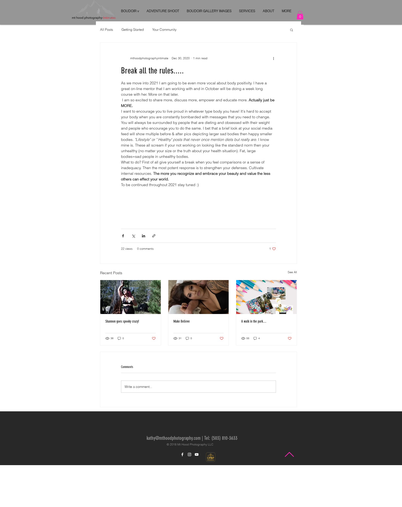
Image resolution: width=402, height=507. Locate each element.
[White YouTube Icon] (196, 496)
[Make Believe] (198, 339)
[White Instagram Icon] (189, 496)
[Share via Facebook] (123, 278)
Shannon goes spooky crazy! (122, 363)
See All (292, 314)
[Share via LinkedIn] (144, 278)
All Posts (106, 29)
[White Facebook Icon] (182, 496)
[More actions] (273, 58)
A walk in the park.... (253, 363)
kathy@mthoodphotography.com (174, 480)
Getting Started (132, 29)
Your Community (164, 29)
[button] (300, 15)
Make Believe (181, 363)
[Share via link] (154, 278)
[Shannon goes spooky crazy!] (130, 339)
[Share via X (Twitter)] (133, 278)
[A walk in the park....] (266, 339)
